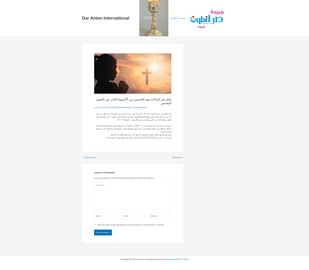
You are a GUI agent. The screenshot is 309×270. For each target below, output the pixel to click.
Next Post (178, 157)
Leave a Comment (101, 107)
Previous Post (89, 157)
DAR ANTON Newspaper (121, 107)
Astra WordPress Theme (178, 259)
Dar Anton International (105, 18)
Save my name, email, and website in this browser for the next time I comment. (131, 225)
